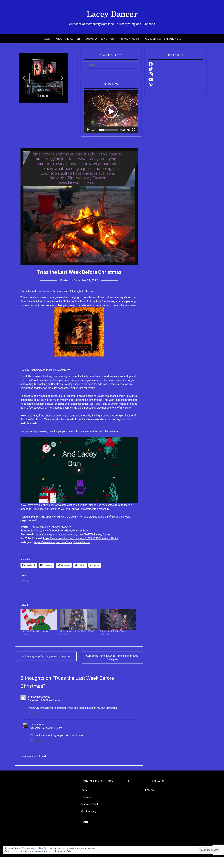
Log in (84, 790)
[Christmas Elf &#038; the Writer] (118, 619)
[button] (111, 111)
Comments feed (89, 804)
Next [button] (62, 78)
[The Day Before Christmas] (38, 619)
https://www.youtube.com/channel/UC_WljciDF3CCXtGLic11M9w (80, 538)
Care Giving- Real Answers (163, 38)
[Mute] (128, 129)
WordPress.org (88, 811)
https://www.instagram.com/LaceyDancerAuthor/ (62, 542)
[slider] (108, 130)
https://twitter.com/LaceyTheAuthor (51, 526)
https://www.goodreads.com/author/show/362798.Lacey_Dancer (73, 534)
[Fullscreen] (133, 129)
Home (46, 38)
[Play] (88, 129)
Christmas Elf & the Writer (113, 631)
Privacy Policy (129, 38)
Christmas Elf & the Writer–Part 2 (77, 631)
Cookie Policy (66, 851)
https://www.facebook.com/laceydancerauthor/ (60, 530)
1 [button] (39, 96)
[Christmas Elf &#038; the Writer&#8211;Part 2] (78, 619)
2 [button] (43, 96)
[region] (43, 78)
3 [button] (47, 96)
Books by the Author (100, 38)
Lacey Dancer (112, 13)
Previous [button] (25, 78)
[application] (111, 111)
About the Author (68, 38)
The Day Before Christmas (34, 631)
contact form (113, 505)
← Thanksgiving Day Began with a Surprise (45, 656)
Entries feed (87, 797)
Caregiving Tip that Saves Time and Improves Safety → (112, 657)
